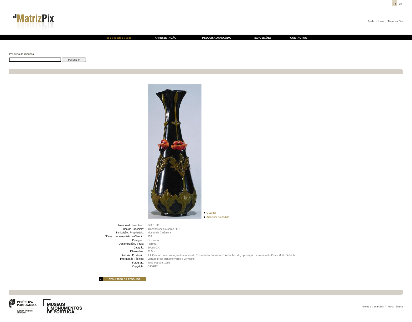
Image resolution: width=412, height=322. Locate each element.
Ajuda (371, 21)
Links (381, 21)
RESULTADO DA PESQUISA (124, 279)
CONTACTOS (298, 37)
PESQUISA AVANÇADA (216, 37)
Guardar (211, 212)
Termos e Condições (372, 306)
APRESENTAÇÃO (165, 37)
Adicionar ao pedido (217, 217)
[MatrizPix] (33, 33)
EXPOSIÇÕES (262, 37)
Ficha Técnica (395, 306)
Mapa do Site (395, 21)
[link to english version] (400, 4)
